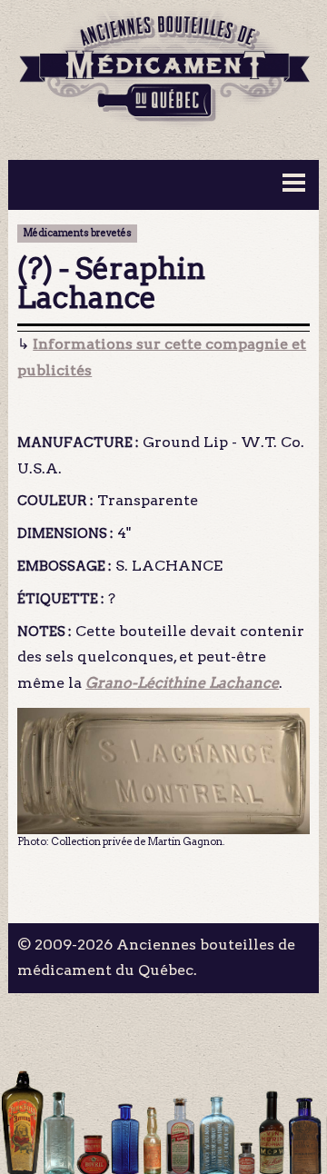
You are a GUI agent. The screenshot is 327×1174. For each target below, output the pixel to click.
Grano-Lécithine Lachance (182, 682)
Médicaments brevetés (77, 233)
